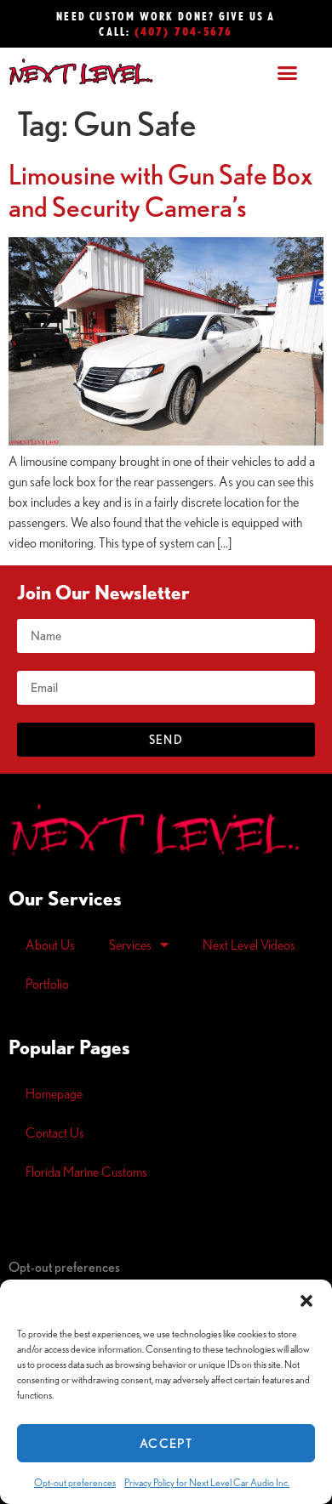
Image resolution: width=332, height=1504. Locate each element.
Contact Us (55, 1132)
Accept (166, 1443)
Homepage (54, 1093)
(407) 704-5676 (184, 31)
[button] (306, 1300)
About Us (50, 944)
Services (130, 944)
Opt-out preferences (75, 1482)
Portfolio (47, 983)
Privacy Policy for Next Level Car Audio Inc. (206, 1482)
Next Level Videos (249, 944)
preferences (64, 1266)
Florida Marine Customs (86, 1171)
